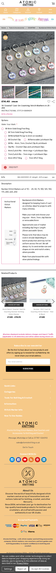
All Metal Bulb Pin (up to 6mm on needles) (25, 136)
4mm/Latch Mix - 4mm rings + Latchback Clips (28, 151)
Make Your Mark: (9, 124)
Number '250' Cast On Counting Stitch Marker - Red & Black (42, 311)
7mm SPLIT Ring (35, 158)
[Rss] (31, 459)
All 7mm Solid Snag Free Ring (20, 132)
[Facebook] (18, 459)
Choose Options (14, 305)
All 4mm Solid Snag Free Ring (17, 129)
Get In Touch (28, 447)
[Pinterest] (37, 459)
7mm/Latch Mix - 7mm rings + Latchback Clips (27, 154)
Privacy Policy (22, 563)
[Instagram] (12, 459)
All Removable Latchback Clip (40, 140)
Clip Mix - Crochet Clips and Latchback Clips (26, 147)
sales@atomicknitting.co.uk (28, 443)
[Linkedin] (43, 459)
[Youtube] (24, 459)
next (53, 301)
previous (2, 301)
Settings (8, 568)
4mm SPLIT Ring (15, 158)
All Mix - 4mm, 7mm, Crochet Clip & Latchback (27, 143)
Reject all (21, 568)
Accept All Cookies (40, 568)
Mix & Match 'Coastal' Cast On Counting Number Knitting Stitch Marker (14, 311)
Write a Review (7, 114)
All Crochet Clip (14, 140)
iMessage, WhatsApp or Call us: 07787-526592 (28, 438)
